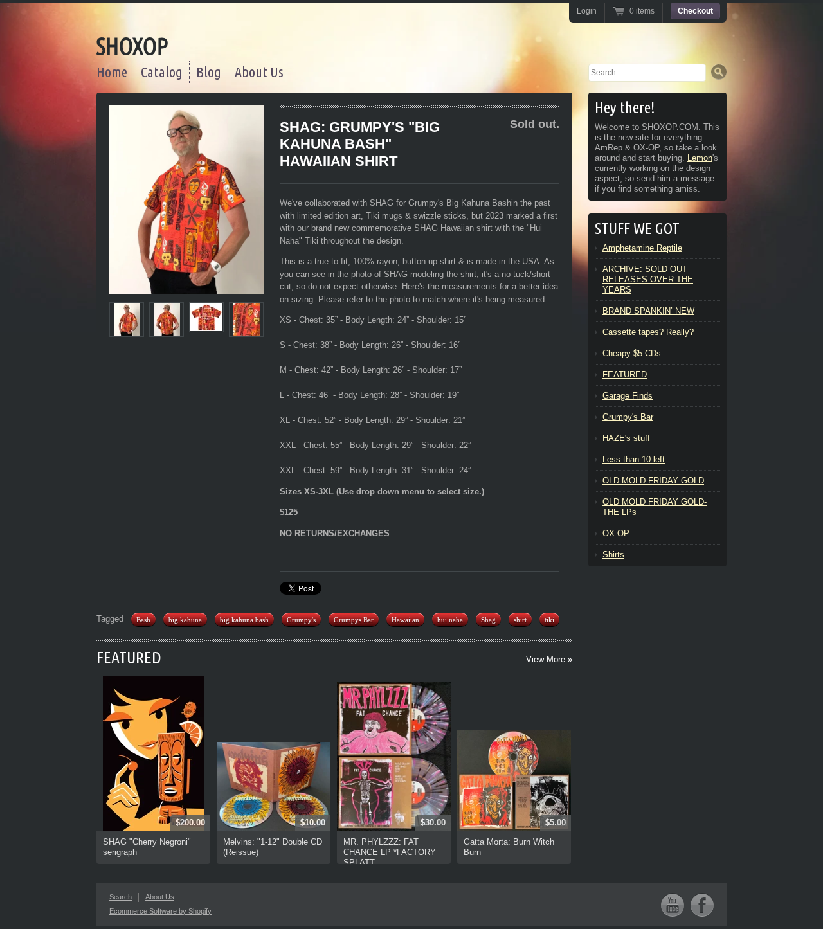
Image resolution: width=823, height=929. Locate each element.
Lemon (699, 158)
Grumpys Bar (354, 620)
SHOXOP (132, 46)
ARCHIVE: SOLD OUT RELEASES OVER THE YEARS (647, 279)
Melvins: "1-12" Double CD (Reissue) (272, 847)
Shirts (613, 554)
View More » (549, 659)
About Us (259, 72)
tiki (549, 620)
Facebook (702, 905)
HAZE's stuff (626, 438)
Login (587, 10)
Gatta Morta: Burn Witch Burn (509, 847)
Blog (208, 72)
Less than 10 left (633, 459)
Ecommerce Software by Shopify (160, 911)
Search (120, 897)
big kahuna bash (244, 620)
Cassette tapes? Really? (648, 332)
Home (111, 72)
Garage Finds (627, 396)
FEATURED (128, 657)
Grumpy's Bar (627, 417)
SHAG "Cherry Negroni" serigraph (147, 847)
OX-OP (615, 533)
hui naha (450, 620)
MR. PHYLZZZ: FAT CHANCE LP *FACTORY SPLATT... (389, 852)
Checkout (695, 10)
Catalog (162, 72)
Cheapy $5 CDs (631, 353)
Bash (143, 620)
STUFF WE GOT (637, 228)
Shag (488, 620)
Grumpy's (301, 620)
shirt (520, 620)
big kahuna (185, 620)
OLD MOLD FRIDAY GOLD (653, 480)
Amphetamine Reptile (642, 248)
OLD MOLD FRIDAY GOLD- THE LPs (654, 507)
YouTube (672, 905)
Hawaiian (405, 620)
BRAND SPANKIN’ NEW (648, 311)
